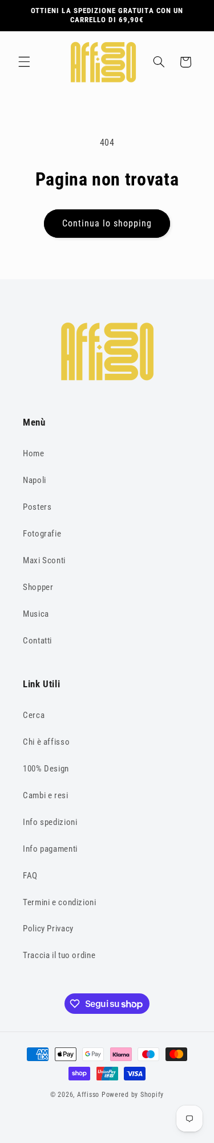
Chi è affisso (46, 742)
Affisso (88, 1095)
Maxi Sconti (44, 560)
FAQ (30, 875)
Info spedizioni (50, 822)
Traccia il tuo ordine (59, 955)
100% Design (46, 769)
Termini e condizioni (59, 902)
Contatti (37, 641)
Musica (36, 614)
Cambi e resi (45, 795)
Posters (37, 507)
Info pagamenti (50, 849)
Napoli (34, 480)
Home (34, 453)
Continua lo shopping (107, 223)
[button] (24, 62)
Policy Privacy (48, 928)
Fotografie (42, 534)
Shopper (38, 587)
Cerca (34, 715)
